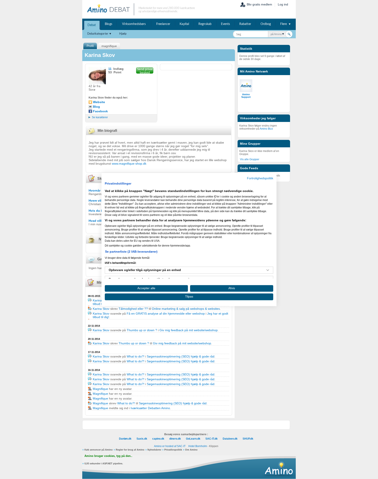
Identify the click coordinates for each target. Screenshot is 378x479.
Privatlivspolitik (173, 449)
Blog (96, 106)
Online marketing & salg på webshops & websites (186, 308)
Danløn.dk (125, 438)
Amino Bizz (266, 128)
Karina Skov (101, 300)
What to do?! (135, 356)
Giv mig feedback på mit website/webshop (188, 330)
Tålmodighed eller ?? (133, 308)
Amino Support (246, 95)
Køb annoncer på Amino (98, 449)
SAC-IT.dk (211, 438)
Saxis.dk (141, 438)
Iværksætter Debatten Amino (150, 408)
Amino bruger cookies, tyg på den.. (108, 456)
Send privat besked (145, 70)
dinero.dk (175, 438)
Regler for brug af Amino (130, 449)
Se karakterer (100, 117)
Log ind (283, 4)
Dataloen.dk (230, 438)
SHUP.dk (248, 438)
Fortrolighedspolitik (260, 178)
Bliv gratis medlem (259, 4)
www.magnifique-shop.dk (129, 163)
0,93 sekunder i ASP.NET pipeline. (103, 463)
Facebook (100, 111)
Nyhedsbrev (154, 449)
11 (110, 68)
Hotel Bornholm (197, 446)
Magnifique (100, 389)
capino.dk (158, 438)
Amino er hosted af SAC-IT (170, 446)
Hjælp (123, 33)
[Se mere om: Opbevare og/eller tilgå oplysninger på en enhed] (268, 270)
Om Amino (191, 449)
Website (99, 102)
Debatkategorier (97, 33)
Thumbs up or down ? (142, 330)
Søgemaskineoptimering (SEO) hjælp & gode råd (180, 356)
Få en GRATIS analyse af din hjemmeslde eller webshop (166, 313)
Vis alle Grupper (249, 159)
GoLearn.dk (193, 438)
